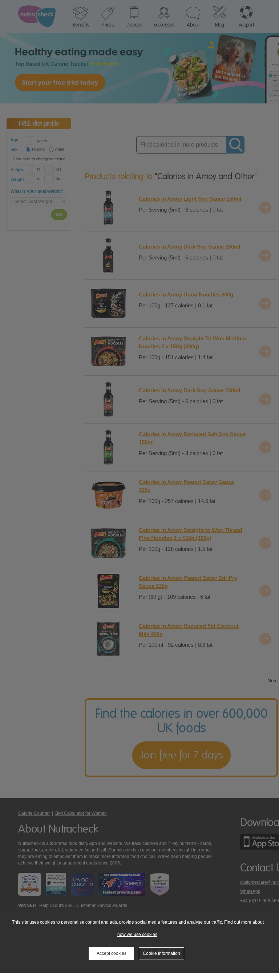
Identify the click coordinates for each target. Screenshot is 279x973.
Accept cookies (111, 953)
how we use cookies (137, 934)
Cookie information (161, 953)
